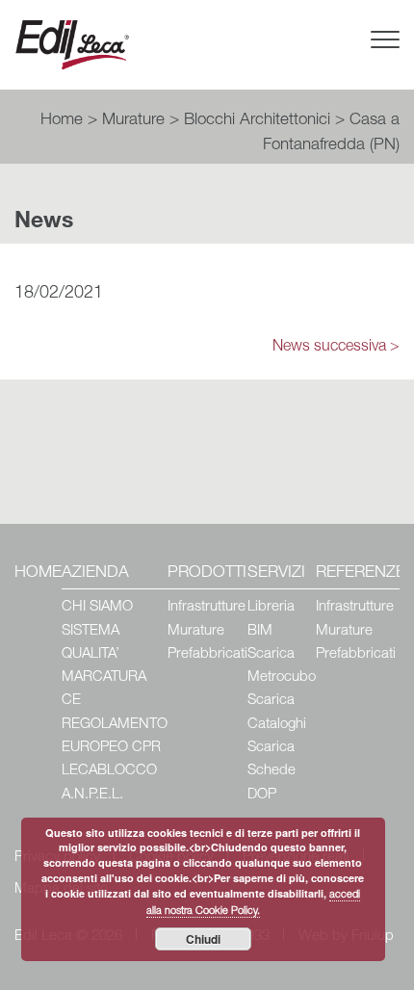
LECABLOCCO (109, 771)
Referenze (360, 573)
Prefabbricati (207, 654)
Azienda (95, 573)
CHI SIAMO (97, 607)
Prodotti (207, 573)
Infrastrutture (207, 607)
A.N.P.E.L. (92, 795)
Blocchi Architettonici (257, 121)
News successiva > (336, 347)
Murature (133, 121)
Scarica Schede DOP (271, 771)
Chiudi (203, 939)
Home (61, 121)
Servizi (276, 573)
